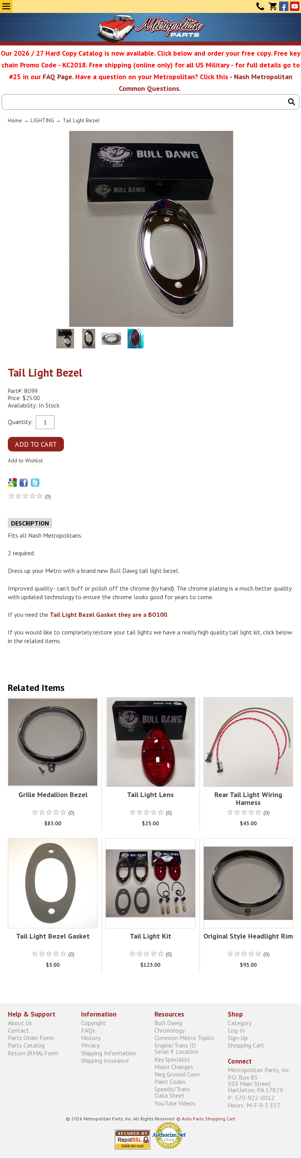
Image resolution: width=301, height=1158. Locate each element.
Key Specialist (172, 1059)
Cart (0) (273, 6)
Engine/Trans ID (176, 1048)
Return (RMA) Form (33, 1053)
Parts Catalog (26, 1045)
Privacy (90, 1045)
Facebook (283, 6)
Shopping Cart (246, 1045)
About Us (20, 1022)
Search (291, 102)
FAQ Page (57, 76)
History (90, 1038)
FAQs (88, 1030)
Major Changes (173, 1066)
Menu (6, 6)
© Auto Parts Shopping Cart (205, 1119)
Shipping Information (108, 1053)
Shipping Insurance (105, 1060)
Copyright (93, 1022)
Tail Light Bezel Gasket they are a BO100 (108, 614)
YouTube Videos (175, 1103)
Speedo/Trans (172, 1092)
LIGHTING (42, 120)
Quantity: (20, 421)
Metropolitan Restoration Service (150, 28)
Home (15, 120)
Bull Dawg (168, 1022)
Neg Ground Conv (177, 1074)
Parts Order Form (31, 1038)
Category (240, 1022)
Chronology (169, 1030)
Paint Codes (169, 1082)
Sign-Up (238, 1038)
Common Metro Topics (184, 1038)
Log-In (236, 1030)
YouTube (294, 6)
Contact (260, 6)
